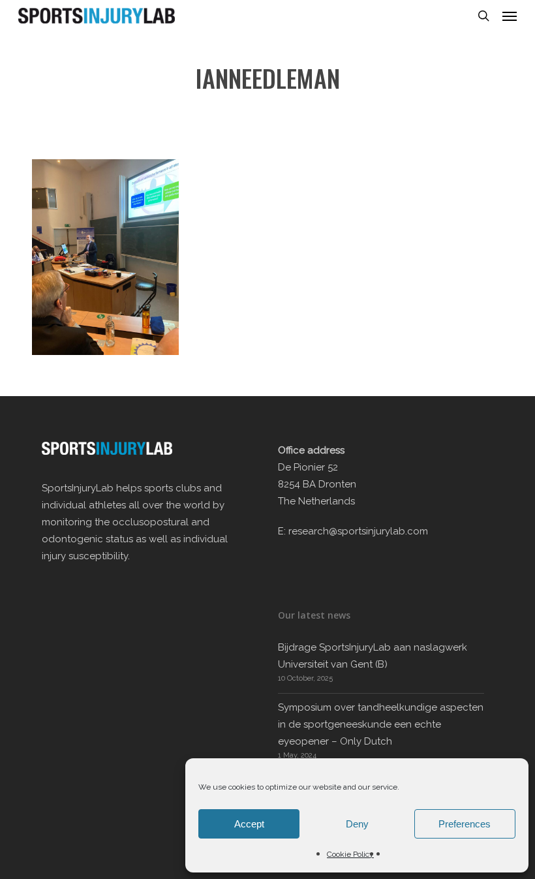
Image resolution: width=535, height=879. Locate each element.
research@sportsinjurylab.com (358, 531)
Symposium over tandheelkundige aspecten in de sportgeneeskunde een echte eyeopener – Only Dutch (380, 724)
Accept (249, 823)
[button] (509, 15)
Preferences (464, 823)
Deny (357, 823)
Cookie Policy (350, 854)
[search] (483, 15)
